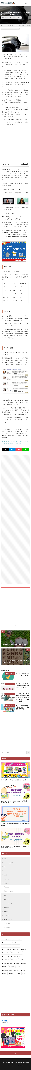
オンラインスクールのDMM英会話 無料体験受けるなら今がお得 (22, 685)
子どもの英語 (19, 1066)
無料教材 (7, 887)
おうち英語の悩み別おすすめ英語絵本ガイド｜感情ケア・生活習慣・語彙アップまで (15, 847)
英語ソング (7, 923)
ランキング (14, 959)
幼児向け (5, 966)
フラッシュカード (16, 956)
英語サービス (6, 899)
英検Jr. (25, 973)
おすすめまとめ (15, 942)
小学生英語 (6, 915)
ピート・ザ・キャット (17, 952)
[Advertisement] (15, 142)
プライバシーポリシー (7, 1062)
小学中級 (17, 963)
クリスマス (16, 946)
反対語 (21, 959)
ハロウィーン (25, 949)
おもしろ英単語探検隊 (8, 863)
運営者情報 (26, 1062)
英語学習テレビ (7, 895)
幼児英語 (6, 911)
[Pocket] (18, 449)
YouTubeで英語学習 (8, 919)
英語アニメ (7, 927)
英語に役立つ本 (7, 907)
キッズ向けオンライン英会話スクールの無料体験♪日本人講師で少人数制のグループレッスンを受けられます (22, 697)
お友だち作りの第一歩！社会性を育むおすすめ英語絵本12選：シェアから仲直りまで (14, 801)
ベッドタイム (6, 959)
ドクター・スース (7, 949)
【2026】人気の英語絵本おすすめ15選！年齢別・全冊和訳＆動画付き (15, 824)
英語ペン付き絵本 (9, 891)
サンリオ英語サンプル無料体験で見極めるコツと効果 (13, 780)
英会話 (5, 875)
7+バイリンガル (17, 939)
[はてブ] (12, 449)
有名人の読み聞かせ (7, 970)
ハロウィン (16, 949)
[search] (28, 752)
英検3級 (5, 973)
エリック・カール (7, 946)
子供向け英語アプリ (8, 879)
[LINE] (25, 449)
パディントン (6, 952)
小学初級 (24, 963)
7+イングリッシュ (7, 939)
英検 (5, 867)
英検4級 (11, 973)
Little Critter (5, 942)
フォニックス (6, 871)
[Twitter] (5, 449)
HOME (4, 25)
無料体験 (17, 970)
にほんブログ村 (4, 1022)
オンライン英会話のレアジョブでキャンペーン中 (22, 674)
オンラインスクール (15, 17)
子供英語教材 (6, 883)
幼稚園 (19, 966)
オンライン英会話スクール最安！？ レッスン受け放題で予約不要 (22, 707)
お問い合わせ (18, 1062)
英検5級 (18, 973)
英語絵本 (6, 858)
